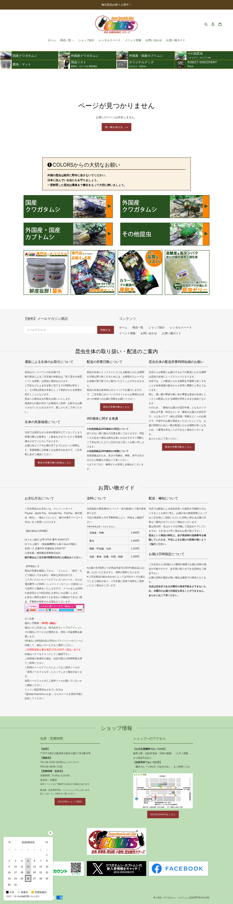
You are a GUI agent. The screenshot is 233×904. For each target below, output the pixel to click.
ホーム (123, 327)
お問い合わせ (149, 333)
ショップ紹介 (156, 327)
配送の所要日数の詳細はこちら (54, 462)
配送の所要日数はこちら (116, 407)
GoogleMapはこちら (162, 814)
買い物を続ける (114, 127)
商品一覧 (137, 327)
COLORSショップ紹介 (70, 801)
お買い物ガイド (171, 333)
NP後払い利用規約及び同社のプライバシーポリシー (53, 640)
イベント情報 (127, 333)
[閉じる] (50, 833)
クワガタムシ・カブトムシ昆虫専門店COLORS (186, 897)
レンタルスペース (181, 327)
